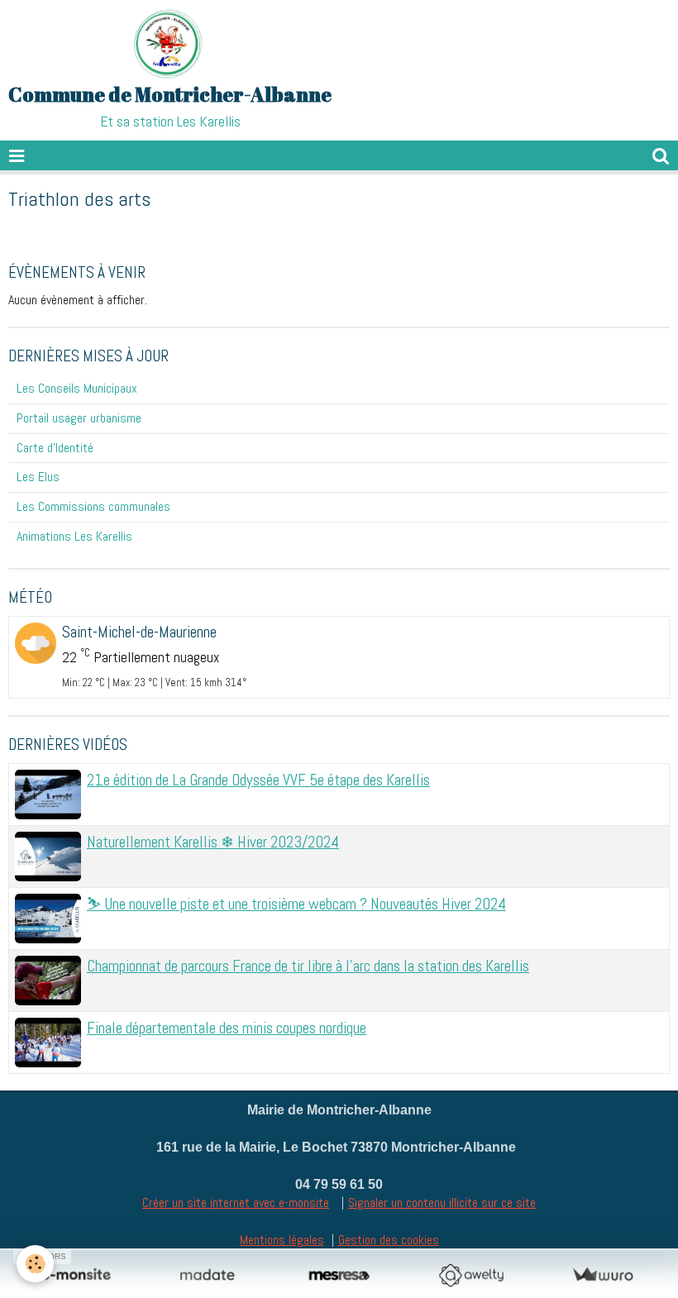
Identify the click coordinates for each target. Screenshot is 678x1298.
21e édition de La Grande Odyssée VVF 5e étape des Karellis (258, 780)
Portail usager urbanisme (79, 418)
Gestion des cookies (388, 1239)
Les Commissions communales (93, 506)
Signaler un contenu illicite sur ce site (442, 1202)
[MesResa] (338, 1275)
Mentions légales (282, 1239)
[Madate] (207, 1275)
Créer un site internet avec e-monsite (235, 1202)
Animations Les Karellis (74, 536)
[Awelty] (471, 1275)
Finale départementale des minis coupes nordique (226, 1028)
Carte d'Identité (55, 447)
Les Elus (38, 476)
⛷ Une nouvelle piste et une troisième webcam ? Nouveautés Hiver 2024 (296, 904)
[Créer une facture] (602, 1275)
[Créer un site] (76, 1275)
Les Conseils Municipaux (77, 388)
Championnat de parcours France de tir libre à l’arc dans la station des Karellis (308, 966)
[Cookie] (35, 1263)
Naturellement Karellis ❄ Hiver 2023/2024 (213, 842)
